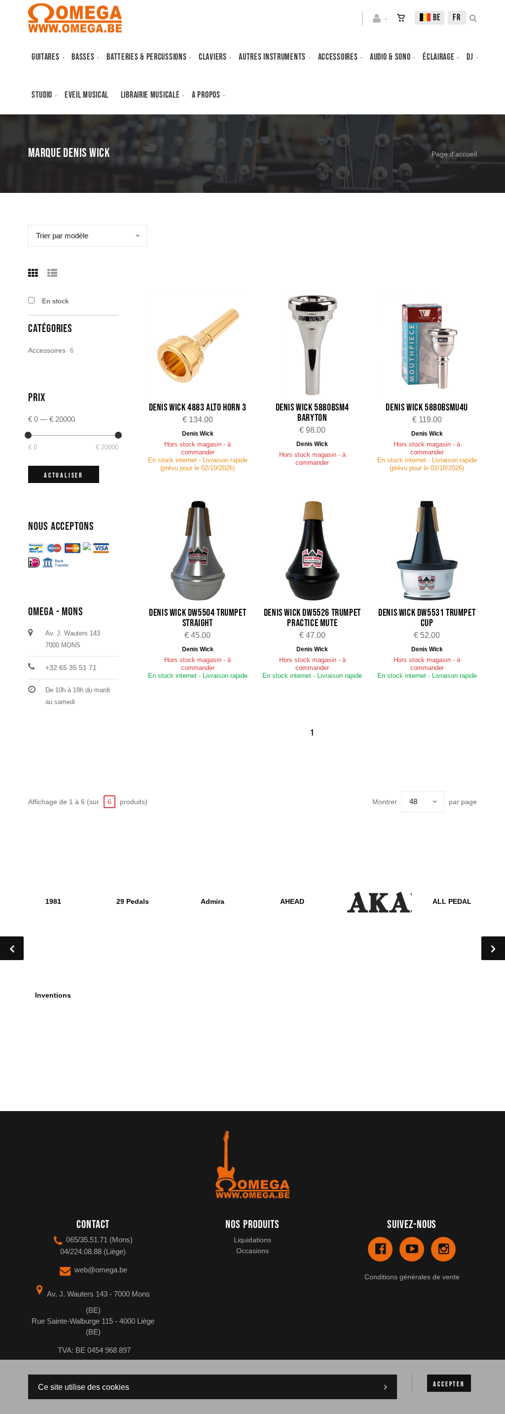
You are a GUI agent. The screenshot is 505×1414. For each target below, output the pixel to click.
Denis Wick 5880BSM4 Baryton (312, 413)
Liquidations (252, 1240)
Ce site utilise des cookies (83, 1387)
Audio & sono (390, 57)
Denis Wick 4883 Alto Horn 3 (198, 407)
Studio (42, 95)
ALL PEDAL (452, 901)
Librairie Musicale (150, 95)
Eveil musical (86, 95)
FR (457, 17)
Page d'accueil (454, 154)
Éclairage (438, 57)
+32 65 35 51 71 (71, 667)
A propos (206, 95)
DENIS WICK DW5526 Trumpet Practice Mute (312, 618)
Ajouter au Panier (203, 346)
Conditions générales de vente (412, 1277)
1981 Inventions (53, 948)
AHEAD (292, 901)
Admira (212, 901)
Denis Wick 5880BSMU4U (427, 407)
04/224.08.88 (81, 1251)
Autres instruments (272, 57)
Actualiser (63, 475)
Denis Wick (198, 433)
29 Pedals (132, 901)
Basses (83, 57)
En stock (55, 301)
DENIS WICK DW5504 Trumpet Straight (197, 618)
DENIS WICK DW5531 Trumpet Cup (426, 618)
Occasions (252, 1251)
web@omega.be (100, 1269)
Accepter (449, 1384)
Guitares (46, 57)
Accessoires (338, 57)
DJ (470, 57)
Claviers (213, 57)
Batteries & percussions (146, 57)
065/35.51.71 (87, 1239)
